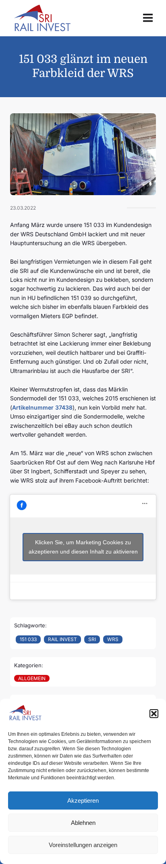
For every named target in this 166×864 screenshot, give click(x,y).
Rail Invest (62, 639)
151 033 (28, 639)
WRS (112, 639)
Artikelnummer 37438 (42, 407)
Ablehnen (83, 822)
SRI (92, 639)
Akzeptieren (83, 800)
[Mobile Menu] (148, 18)
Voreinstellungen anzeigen (83, 844)
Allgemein (32, 678)
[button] (154, 714)
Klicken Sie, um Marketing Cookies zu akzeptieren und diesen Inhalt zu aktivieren (83, 547)
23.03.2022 (23, 208)
